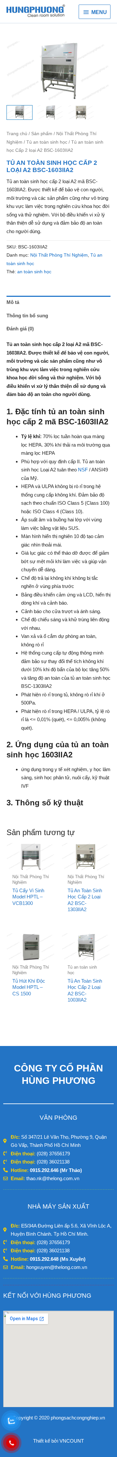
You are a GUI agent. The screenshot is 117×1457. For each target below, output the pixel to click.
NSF (83, 469)
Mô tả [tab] (12, 302)
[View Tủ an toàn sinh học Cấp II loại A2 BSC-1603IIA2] (19, 112)
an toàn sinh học (34, 271)
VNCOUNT (71, 1441)
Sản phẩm (41, 133)
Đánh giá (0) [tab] (20, 328)
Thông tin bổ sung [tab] (27, 315)
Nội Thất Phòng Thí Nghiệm (59, 255)
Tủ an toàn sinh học (46, 142)
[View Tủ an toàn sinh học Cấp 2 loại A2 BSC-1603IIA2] (81, 112)
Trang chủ (16, 133)
